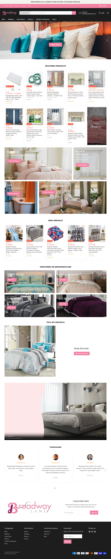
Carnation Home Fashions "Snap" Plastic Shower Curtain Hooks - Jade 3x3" (35, 94)
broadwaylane (30, 97)
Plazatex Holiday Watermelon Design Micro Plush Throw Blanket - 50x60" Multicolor (14, 249)
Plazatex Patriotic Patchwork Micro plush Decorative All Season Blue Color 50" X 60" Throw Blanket (55, 250)
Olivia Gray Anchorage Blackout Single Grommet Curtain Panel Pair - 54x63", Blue (13, 132)
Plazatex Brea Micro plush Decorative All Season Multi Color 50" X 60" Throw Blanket (96, 249)
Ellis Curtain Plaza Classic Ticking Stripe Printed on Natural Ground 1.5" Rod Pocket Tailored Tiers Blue (97, 94)
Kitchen (30, 19)
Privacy (26, 539)
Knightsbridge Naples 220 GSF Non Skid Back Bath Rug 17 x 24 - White (14, 97)
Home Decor (21, 19)
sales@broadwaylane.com (89, 13)
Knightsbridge (9, 101)
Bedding (11, 19)
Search (26, 531)
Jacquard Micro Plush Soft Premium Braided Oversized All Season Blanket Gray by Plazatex (34, 249)
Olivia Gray (8, 137)
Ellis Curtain (29, 139)
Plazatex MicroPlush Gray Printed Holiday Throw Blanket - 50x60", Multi (75, 248)
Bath (3, 19)
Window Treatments (43, 19)
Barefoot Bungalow (52, 97)
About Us (17, 6)
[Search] (74, 13)
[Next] (105, 469)
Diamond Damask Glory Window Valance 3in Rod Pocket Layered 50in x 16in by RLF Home (76, 136)
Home (6, 6)
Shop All (11, 6)
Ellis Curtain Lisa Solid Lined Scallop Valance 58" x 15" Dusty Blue (55, 131)
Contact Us (24, 6)
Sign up (94, 513)
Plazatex (8, 254)
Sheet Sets (55, 45)
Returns (26, 536)
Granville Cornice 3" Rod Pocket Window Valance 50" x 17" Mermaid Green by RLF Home (76, 94)
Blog (45, 536)
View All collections (81, 353)
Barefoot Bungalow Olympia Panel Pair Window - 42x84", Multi (54, 94)
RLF (69, 99)
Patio (54, 19)
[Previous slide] (4, 40)
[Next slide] (106, 40)
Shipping (26, 534)
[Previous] (6, 469)
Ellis (90, 99)
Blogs (29, 6)
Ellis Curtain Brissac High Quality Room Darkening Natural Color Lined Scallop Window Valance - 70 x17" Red (35, 133)
